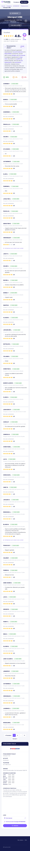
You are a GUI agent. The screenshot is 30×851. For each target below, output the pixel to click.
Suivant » (15, 738)
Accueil (3, 6)
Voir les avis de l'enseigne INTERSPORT (16, 821)
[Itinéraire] (25, 21)
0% (25, 77)
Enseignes (16, 2)
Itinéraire (16, 825)
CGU (26, 840)
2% (16, 77)
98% (7, 77)
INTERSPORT (16, 6)
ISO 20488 (24, 38)
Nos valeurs (24, 2)
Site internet (9, 818)
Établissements (24, 6)
